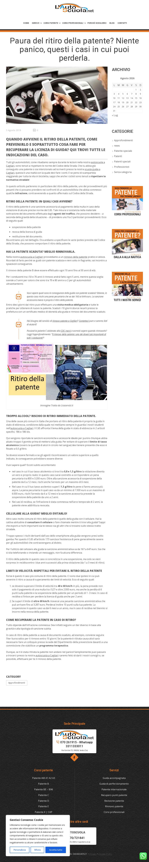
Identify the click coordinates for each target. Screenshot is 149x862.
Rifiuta (37, 849)
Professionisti (121, 166)
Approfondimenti (16, 682)
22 (136, 102)
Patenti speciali (122, 161)
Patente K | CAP (43, 812)
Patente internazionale (114, 789)
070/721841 (76, 838)
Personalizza (20, 849)
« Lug (115, 115)
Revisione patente (114, 800)
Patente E (43, 806)
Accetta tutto (55, 849)
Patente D (43, 800)
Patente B (43, 783)
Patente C (43, 795)
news (117, 145)
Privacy (92, 854)
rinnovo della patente (75, 257)
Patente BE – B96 (43, 789)
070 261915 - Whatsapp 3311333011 (76, 744)
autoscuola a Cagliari (31, 257)
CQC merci (66, 330)
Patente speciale (123, 150)
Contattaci (84, 320)
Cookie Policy (105, 854)
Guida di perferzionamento (114, 783)
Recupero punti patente (114, 795)
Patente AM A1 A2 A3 (43, 778)
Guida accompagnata (114, 778)
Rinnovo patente (114, 806)
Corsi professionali (114, 812)
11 (118, 98)
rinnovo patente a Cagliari (64, 320)
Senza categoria (123, 172)
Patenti (118, 156)
